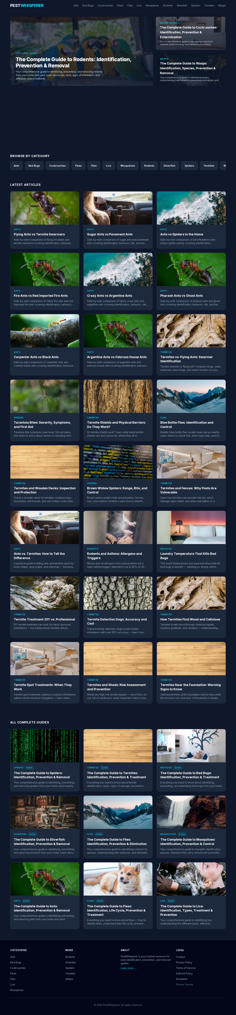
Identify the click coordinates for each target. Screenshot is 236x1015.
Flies (130, 5)
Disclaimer (182, 978)
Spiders (195, 5)
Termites (209, 5)
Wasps (222, 5)
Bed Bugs (88, 5)
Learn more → (129, 968)
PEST (27, 5)
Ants (76, 5)
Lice (139, 5)
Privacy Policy (184, 962)
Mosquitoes (152, 5)
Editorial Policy (184, 973)
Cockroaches (105, 5)
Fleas (120, 5)
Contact (180, 956)
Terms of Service (186, 967)
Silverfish (182, 5)
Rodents (168, 5)
